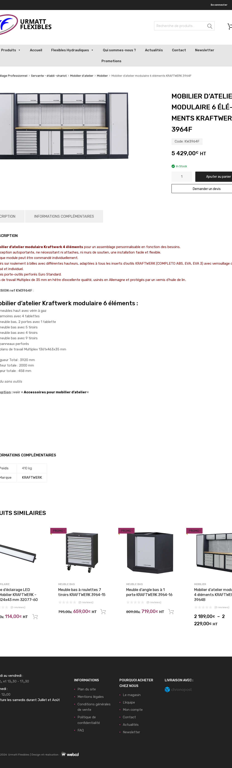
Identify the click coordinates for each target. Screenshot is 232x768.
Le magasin (132, 695)
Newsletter (204, 50)
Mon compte (133, 710)
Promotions (111, 61)
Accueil (36, 50)
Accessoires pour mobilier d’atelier (55, 392)
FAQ (80, 730)
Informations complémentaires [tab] (64, 216)
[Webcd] (69, 754)
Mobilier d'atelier (81, 75)
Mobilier (102, 75)
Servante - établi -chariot (49, 75)
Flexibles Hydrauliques (70, 50)
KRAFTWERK (32, 477)
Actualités (154, 50)
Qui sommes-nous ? (119, 50)
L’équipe (129, 702)
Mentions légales (90, 697)
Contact (179, 50)
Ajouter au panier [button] (35, 617)
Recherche (210, 26)
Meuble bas (66, 584)
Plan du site (86, 689)
